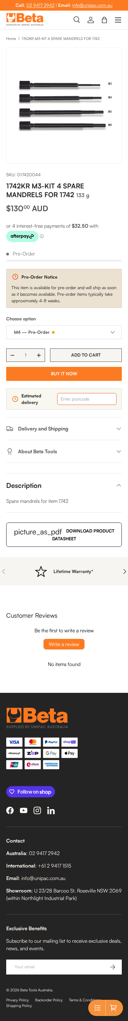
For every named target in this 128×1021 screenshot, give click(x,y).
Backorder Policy (49, 1000)
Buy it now (64, 373)
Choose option (21, 318)
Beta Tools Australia (36, 990)
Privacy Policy (17, 1000)
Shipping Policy (19, 1005)
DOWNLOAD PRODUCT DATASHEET (64, 534)
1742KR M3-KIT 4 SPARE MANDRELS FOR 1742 (61, 38)
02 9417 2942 (40, 5)
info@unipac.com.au (92, 5)
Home (11, 38)
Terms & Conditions (85, 1000)
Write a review (64, 644)
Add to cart (86, 354)
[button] (104, 20)
